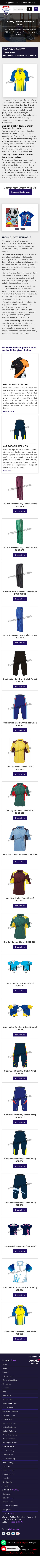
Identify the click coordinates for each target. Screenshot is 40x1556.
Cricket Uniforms (8, 1415)
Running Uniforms (9, 1443)
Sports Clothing (8, 1451)
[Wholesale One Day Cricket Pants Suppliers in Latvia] (20, 429)
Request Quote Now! (20, 192)
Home (4, 1364)
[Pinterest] (18, 1533)
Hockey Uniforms (9, 1423)
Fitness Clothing (8, 1458)
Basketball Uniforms (10, 1411)
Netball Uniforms (9, 1431)
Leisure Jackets (8, 1474)
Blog (4, 1392)
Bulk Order (6, 1395)
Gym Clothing (7, 1462)
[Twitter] (8, 1533)
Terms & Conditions (9, 1380)
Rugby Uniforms (8, 1439)
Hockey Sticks (7, 1502)
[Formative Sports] (6, 11)
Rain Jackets (7, 1482)
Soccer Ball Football (10, 1506)
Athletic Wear (7, 1455)
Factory (5, 1372)
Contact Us (6, 1384)
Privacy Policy (7, 1376)
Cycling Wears (7, 1419)
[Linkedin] (13, 1533)
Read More (7, 411)
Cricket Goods (7, 1498)
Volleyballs (6, 1509)
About (4, 1368)
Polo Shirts (6, 1478)
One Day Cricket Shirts (15, 384)
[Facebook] (3, 1533)
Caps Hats (6, 1466)
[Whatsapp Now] (3, 1542)
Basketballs (6, 1494)
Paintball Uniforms (9, 1435)
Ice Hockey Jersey (9, 1427)
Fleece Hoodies (8, 1470)
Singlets (5, 1486)
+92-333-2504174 (16, 1522)
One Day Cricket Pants (15, 446)
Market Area (7, 1399)
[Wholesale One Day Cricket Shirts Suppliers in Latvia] (20, 367)
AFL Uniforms (7, 1408)
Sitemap (5, 1388)
